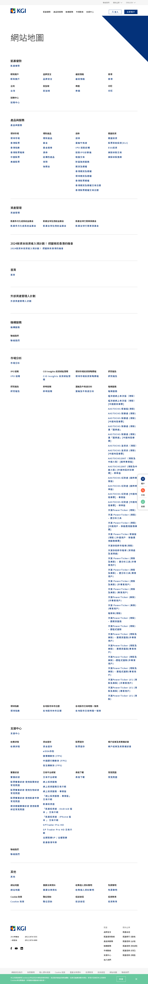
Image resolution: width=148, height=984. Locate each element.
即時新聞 (47, 391)
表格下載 (80, 777)
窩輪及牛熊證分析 (85, 391)
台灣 (13, 90)
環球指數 (15, 710)
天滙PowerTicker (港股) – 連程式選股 (122, 627)
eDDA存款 (48, 751)
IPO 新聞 (15, 376)
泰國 (78, 90)
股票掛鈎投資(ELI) (118, 142)
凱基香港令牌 (50, 842)
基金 (45, 142)
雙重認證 (15, 777)
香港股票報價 (18, 152)
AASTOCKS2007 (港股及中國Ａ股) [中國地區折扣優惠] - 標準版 (122, 470)
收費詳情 (15, 746)
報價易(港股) (115, 613)
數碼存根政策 (39, 980)
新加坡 (46, 90)
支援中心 (15, 733)
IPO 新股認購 (83, 147)
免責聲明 (112, 889)
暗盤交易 (80, 156)
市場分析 (15, 362)
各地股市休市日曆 (52, 710)
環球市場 (15, 138)
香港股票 (15, 142)
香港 (110, 78)
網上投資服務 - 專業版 (54, 791)
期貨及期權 (81, 166)
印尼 (110, 90)
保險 (45, 161)
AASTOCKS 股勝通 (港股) (122, 413)
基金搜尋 (47, 147)
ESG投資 (112, 147)
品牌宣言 (47, 78)
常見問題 (112, 777)
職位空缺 (47, 901)
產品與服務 (16, 125)
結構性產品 (49, 156)
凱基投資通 (49, 803)
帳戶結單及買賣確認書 (119, 746)
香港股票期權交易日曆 (87, 190)
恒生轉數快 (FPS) (52, 765)
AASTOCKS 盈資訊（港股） (123, 445)
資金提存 (47, 746)
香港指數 (15, 147)
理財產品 (47, 138)
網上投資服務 (50, 781)
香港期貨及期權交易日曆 (88, 185)
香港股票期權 (82, 180)
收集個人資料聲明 (85, 889)
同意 (121, 979)
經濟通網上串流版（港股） (122, 395)
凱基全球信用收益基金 (54, 225)
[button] (117, 2)
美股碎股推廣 (115, 156)
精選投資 (112, 138)
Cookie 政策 (17, 901)
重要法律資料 (50, 889)
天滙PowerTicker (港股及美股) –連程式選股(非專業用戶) (122, 660)
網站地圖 (15, 889)
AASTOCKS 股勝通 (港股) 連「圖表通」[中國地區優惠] (122, 437)
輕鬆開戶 (15, 78)
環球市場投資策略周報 (87, 376)
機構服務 (15, 327)
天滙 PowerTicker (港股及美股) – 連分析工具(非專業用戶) (122, 561)
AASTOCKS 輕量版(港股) (121, 408)
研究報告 (112, 376)
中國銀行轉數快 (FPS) (55, 760)
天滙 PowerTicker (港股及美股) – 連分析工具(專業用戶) (122, 573)
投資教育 (112, 901)
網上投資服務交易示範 (54, 786)
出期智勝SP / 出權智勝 (55, 837)
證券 (78, 138)
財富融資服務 (82, 161)
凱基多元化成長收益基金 (23, 225)
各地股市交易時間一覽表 (88, 710)
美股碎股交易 (115, 152)
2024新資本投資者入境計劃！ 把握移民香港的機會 (37, 248)
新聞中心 (15, 102)
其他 (13, 876)
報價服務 (112, 391)
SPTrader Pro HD (53, 824)
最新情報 (80, 78)
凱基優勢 (15, 65)
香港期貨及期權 (84, 171)
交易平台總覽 (50, 777)
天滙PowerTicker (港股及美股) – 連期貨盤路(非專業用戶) (122, 637)
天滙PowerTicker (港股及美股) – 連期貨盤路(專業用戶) (122, 649)
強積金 (46, 166)
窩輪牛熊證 (81, 142)
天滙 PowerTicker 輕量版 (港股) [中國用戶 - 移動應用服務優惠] (122, 537)
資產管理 (15, 212)
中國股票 (15, 156)
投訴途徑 (80, 901)
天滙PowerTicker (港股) (122, 509)
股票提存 (80, 746)
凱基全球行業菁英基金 (87, 225)
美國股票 (15, 161)
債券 (45, 152)
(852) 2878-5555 (31, 937)
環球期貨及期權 (84, 175)
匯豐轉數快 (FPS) (52, 755)
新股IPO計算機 (83, 152)
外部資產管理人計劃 (21, 300)
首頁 (13, 274)
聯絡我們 (15, 340)
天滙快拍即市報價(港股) (121, 545)
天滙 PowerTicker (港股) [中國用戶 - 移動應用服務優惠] (122, 526)
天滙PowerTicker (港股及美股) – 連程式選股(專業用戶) (122, 671)
